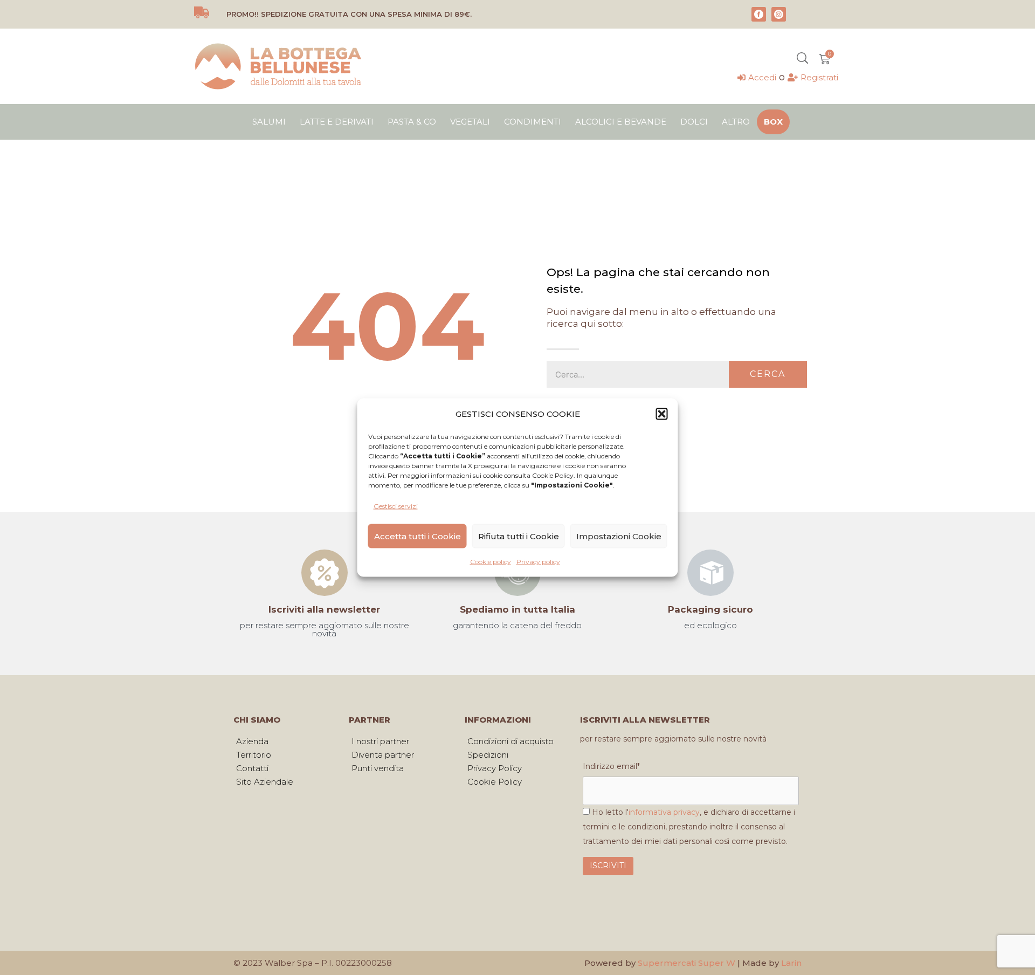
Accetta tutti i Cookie (417, 536)
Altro (736, 121)
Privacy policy (538, 562)
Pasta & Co (412, 121)
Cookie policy (490, 562)
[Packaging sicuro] (710, 573)
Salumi (269, 121)
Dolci (694, 121)
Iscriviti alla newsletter (324, 609)
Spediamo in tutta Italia (517, 609)
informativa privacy (664, 812)
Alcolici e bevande (620, 121)
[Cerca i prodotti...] (802, 59)
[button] (662, 413)
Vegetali (470, 121)
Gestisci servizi (396, 506)
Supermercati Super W (686, 963)
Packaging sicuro (710, 609)
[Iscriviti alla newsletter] (324, 573)
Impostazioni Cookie (618, 536)
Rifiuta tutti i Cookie (518, 536)
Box (773, 121)
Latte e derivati (337, 121)
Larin (791, 963)
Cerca (767, 374)
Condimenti (532, 121)
